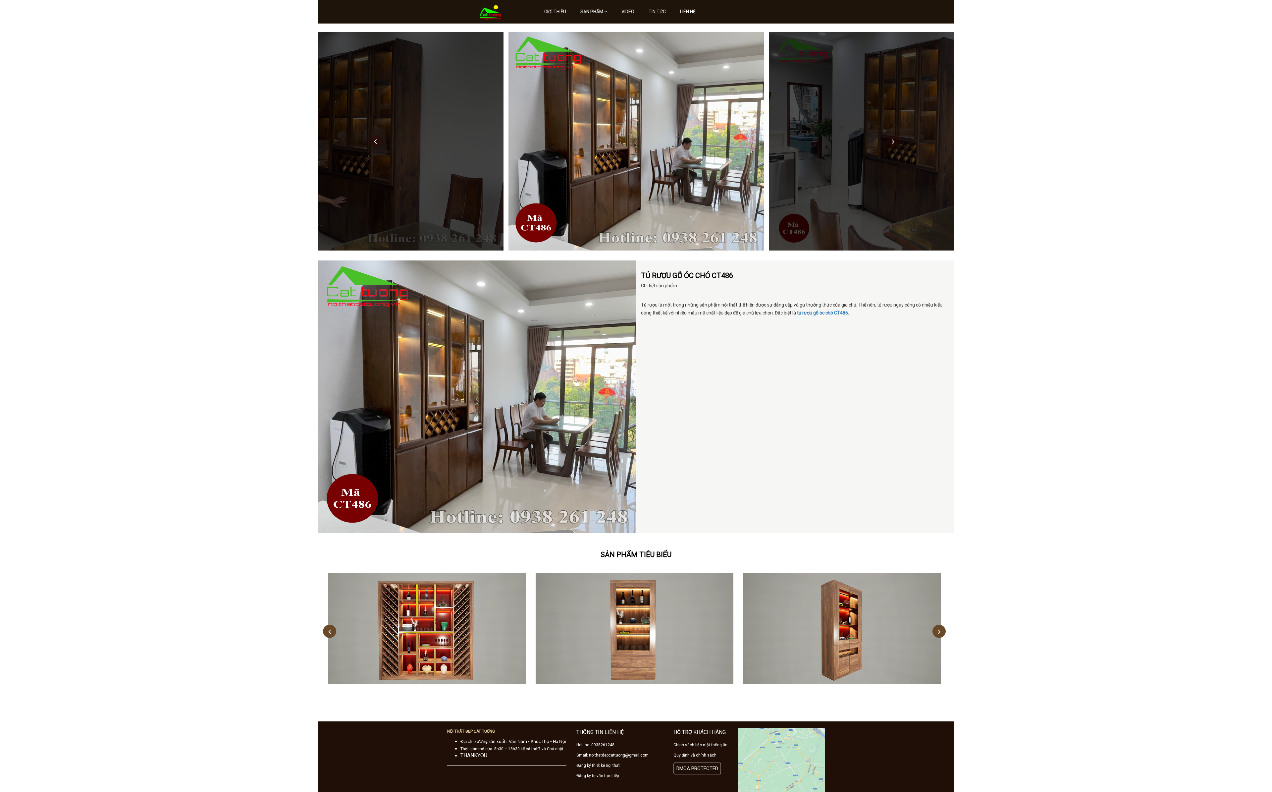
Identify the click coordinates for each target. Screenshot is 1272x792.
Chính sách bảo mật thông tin (700, 745)
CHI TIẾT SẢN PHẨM (427, 618)
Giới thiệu (555, 11)
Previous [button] (375, 141)
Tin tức (657, 11)
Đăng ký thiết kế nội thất (598, 765)
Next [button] (893, 141)
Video (627, 11)
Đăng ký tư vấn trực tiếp (597, 775)
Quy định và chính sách (694, 755)
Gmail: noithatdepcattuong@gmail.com (612, 755)
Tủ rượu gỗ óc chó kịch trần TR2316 (427, 634)
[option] (636, 141)
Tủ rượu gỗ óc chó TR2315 (635, 634)
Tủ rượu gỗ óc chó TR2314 (842, 634)
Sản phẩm (592, 11)
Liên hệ (688, 11)
